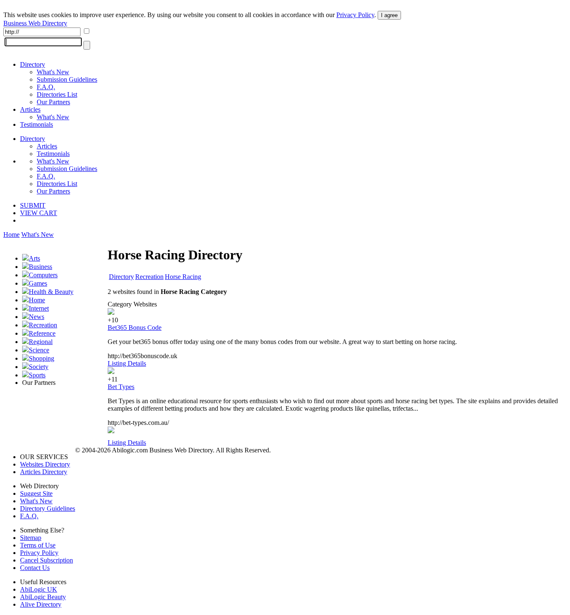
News (36, 316)
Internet (39, 308)
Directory (32, 64)
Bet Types (121, 386)
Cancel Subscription (46, 560)
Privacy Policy (355, 14)
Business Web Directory (35, 23)
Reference (42, 333)
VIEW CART (38, 212)
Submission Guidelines (67, 79)
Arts (34, 258)
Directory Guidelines (47, 508)
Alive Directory (40, 604)
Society (38, 366)
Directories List (57, 94)
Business (40, 266)
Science (39, 350)
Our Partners (53, 101)
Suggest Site (36, 493)
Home (11, 234)
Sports (37, 375)
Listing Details (127, 363)
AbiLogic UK (38, 589)
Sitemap (30, 537)
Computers (43, 275)
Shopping (41, 358)
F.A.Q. (46, 86)
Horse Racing (183, 276)
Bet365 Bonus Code (134, 327)
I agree (389, 15)
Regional (41, 341)
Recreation (43, 325)
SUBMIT (32, 205)
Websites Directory (45, 464)
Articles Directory (43, 471)
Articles (30, 109)
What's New (53, 71)
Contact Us (35, 567)
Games (38, 283)
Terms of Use (37, 545)
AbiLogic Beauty (43, 596)
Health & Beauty (51, 291)
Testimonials (36, 124)
